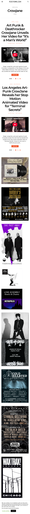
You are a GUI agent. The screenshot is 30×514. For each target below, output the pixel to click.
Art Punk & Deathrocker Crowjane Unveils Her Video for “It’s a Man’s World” (15, 32)
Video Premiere (17, 84)
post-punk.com (19, 43)
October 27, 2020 (11, 43)
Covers (16, 21)
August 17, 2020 (11, 113)
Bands (13, 21)
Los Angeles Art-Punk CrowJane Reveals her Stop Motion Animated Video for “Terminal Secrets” (15, 99)
